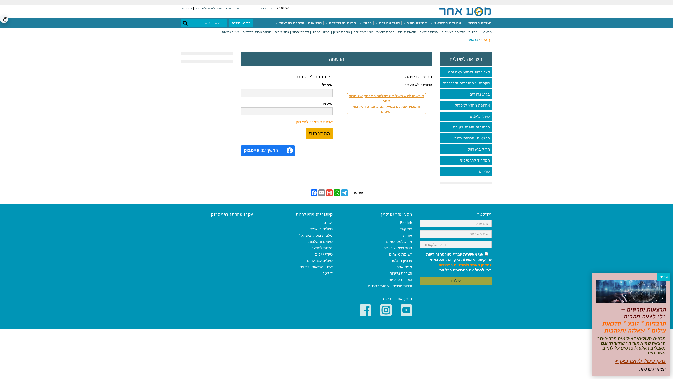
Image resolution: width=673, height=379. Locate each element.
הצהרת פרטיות (400, 279)
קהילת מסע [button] (416, 23)
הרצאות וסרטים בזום (472, 138)
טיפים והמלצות (320, 242)
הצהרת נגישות (401, 273)
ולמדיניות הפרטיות (454, 265)
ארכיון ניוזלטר (401, 260)
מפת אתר (404, 267)
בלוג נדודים (480, 94)
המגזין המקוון (321, 32)
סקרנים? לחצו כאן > (640, 361)
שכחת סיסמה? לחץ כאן (314, 122)
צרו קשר (186, 8)
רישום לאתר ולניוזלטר (209, 8)
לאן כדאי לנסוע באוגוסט (469, 72)
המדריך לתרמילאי (475, 160)
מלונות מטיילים (363, 32)
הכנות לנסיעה (429, 32)
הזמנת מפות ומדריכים (257, 32)
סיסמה (327, 103)
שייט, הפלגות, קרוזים (316, 267)
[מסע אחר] (465, 11)
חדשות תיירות (407, 32)
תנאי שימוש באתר (398, 248)
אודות (407, 235)
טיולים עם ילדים (320, 260)
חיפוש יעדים (241, 23)
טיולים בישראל (447, 23)
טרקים (484, 171)
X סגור (664, 277)
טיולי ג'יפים (282, 32)
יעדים (328, 223)
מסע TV (486, 32)
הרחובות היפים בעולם (471, 127)
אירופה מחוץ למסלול (472, 105)
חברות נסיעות (385, 32)
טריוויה (472, 32)
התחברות (267, 8)
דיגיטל (328, 273)
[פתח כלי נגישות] (4, 19)
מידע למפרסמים (399, 242)
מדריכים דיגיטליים (453, 32)
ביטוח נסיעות (230, 32)
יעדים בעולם (479, 23)
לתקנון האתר (481, 265)
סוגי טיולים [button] (389, 23)
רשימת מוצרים (400, 254)
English (406, 223)
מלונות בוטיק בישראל (316, 235)
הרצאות (315, 23)
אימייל (327, 85)
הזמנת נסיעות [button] (291, 23)
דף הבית (486, 40)
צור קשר (406, 229)
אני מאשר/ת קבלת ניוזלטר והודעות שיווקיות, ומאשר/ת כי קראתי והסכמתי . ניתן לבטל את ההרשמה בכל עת (459, 262)
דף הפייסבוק (300, 32)
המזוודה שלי (234, 8)
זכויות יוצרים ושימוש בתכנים (390, 286)
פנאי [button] (367, 23)
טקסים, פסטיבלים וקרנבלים (466, 83)
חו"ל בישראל (479, 149)
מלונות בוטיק (341, 32)
